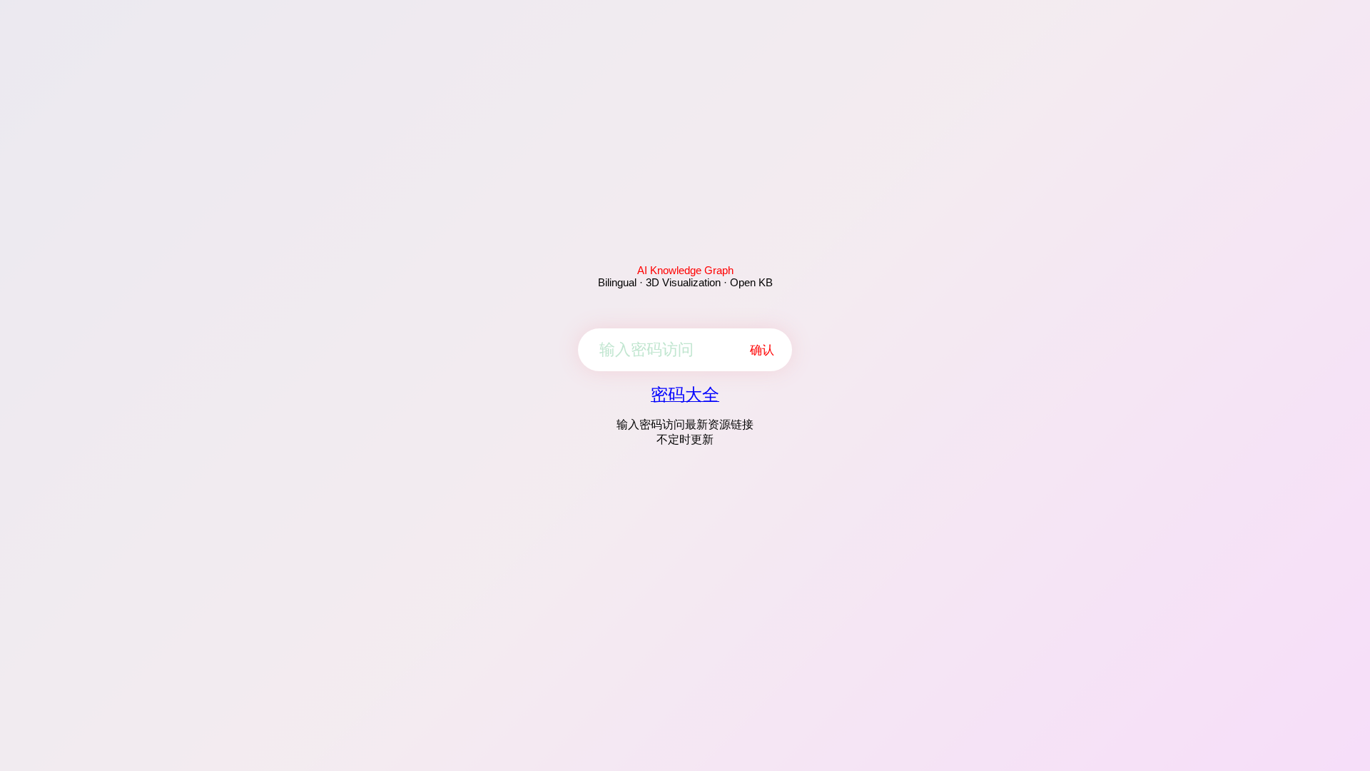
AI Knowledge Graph (685, 270)
